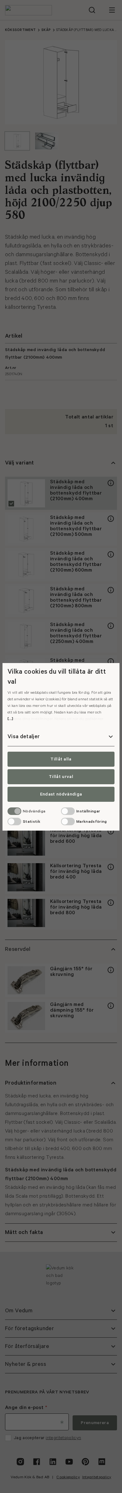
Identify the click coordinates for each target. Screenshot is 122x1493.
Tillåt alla (61, 759)
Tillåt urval (61, 776)
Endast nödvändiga (61, 794)
